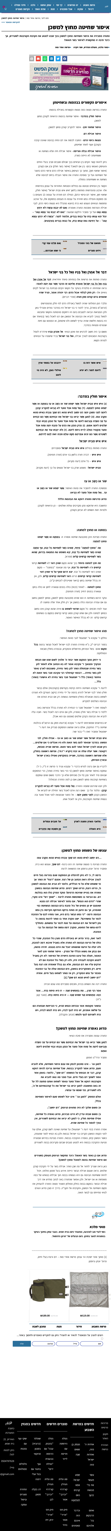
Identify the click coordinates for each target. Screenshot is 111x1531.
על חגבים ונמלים (52, 821)
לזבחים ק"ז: (57, 580)
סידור (79, 1326)
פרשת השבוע (89, 5)
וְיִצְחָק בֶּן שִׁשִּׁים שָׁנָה (76, 1449)
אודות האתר (40, 9)
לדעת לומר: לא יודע (90, 370)
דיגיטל (91, 9)
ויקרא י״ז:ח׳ (65, 751)
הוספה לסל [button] (89, 1306)
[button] (5, 9)
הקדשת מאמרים (23, 9)
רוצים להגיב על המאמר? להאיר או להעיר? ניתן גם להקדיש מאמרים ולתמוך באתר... (60, 1335)
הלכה (33, 5)
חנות (53, 9)
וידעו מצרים (94, 250)
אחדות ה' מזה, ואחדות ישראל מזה (89, 1454)
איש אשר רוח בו (92, 362)
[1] (65, 977)
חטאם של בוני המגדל (89, 243)
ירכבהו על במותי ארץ (49, 362)
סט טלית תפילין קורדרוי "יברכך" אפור (63, 1489)
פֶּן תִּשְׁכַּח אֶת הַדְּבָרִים (50, 828)
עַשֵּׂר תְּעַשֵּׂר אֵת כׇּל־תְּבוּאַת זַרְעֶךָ (90, 1485)
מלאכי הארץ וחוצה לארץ (87, 821)
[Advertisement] (55, 1383)
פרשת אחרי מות (33, 18)
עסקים (80, 9)
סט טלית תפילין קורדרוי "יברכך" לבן (49, 1489)
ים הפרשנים (72, 5)
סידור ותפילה (19, 5)
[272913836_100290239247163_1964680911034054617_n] (69, 89)
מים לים (45, 18)
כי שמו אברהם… (52, 250)
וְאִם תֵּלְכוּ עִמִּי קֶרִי (51, 243)
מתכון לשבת (39, 1326)
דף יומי (59, 5)
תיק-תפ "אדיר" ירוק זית (49, 1514)
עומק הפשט (45, 5)
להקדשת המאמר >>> (10, 22)
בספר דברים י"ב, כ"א (96, 644)
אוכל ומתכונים (66, 9)
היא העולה (95, 828)
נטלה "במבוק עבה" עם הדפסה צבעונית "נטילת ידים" (48, 1454)
